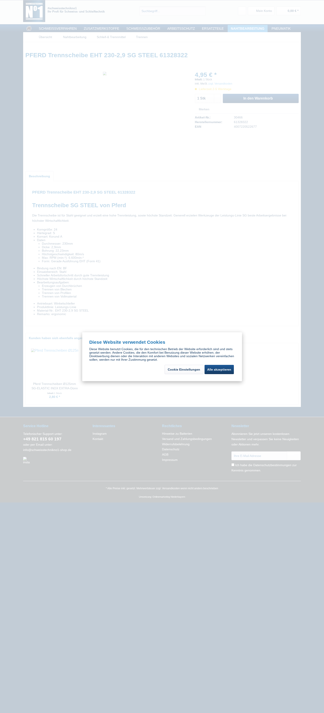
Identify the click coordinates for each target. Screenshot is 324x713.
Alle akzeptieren (219, 369)
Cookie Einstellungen (184, 369)
